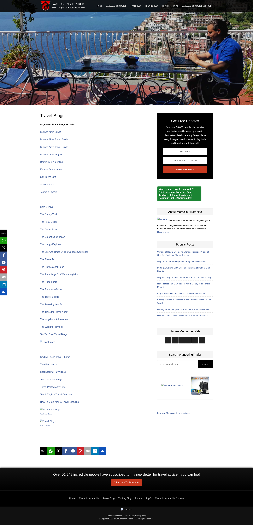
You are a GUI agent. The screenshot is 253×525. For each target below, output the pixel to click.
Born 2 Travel (47, 207)
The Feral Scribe (49, 222)
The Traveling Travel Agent (54, 312)
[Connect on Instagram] (168, 340)
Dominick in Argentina (51, 162)
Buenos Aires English (51, 154)
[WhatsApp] (51, 451)
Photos (166, 5)
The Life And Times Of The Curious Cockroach (64, 252)
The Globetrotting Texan (52, 237)
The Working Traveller (51, 327)
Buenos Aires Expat (50, 132)
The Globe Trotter (49, 229)
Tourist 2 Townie (48, 192)
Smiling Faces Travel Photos (55, 357)
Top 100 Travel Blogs (51, 379)
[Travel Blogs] (47, 421)
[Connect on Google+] (195, 340)
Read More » (163, 232)
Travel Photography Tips (52, 387)
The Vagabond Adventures (54, 319)
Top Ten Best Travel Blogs (53, 334)
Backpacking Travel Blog (53, 372)
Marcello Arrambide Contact (196, 5)
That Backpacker (49, 364)
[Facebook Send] (73, 451)
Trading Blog (152, 5)
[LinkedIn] (95, 451)
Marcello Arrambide (116, 5)
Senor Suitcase (48, 184)
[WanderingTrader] (62, 6)
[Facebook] (65, 451)
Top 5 (175, 5)
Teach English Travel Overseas (56, 394)
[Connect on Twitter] (175, 340)
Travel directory (45, 425)
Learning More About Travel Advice (173, 413)
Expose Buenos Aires (51, 169)
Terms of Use (129, 516)
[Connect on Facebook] (181, 340)
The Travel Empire (49, 297)
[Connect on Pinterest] (202, 340)
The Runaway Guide (51, 289)
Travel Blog (136, 5)
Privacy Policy (140, 516)
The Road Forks (48, 282)
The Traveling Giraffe (51, 304)
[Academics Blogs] (50, 409)
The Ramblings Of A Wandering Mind (59, 274)
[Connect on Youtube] (188, 340)
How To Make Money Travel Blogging (59, 402)
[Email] (87, 451)
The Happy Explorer (50, 244)
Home (99, 5)
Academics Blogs (46, 414)
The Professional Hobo (52, 267)
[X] (58, 451)
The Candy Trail (48, 214)
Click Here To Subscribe (126, 482)
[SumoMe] (102, 451)
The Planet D (47, 259)
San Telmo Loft (48, 177)
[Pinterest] (80, 451)
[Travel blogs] (47, 342)
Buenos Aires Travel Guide (54, 139)
